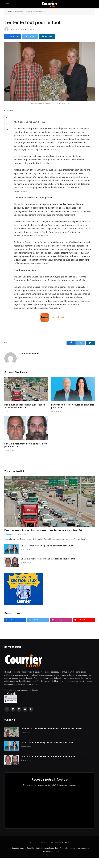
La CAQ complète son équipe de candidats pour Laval (72, 406)
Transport (8, 534)
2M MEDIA (65, 843)
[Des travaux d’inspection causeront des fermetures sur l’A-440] (26, 389)
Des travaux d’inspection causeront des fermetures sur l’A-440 (24, 406)
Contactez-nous (18, 848)
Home (10, 12)
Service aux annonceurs (80, 848)
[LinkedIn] (6, 129)
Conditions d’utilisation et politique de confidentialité (47, 848)
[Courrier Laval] (49, 4)
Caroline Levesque (20, 29)
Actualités (19, 12)
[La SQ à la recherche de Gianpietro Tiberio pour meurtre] (26, 428)
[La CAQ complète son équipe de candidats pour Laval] (73, 389)
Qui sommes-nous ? (51, 852)
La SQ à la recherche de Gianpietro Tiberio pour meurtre (25, 445)
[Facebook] (6, 117)
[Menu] (7, 4)
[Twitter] (6, 123)
